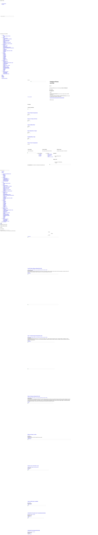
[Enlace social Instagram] (2, 2)
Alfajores (4, 53)
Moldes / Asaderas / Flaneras (6, 183)
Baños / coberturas (5, 61)
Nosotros (4, 175)
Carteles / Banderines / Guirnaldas (7, 38)
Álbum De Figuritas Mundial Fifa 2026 (34, 396)
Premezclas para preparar (6, 215)
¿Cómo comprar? (5, 178)
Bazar (28, 502)
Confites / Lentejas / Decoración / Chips (8, 62)
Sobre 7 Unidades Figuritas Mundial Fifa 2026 (35, 335)
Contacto (4, 176)
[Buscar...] (96, 16)
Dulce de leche (5, 211)
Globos (4, 39)
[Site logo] (5, 15)
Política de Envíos (5, 179)
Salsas (4, 217)
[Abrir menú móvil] (49, 19)
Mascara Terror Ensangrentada (33, 142)
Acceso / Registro (4, 221)
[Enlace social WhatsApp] (3, 2)
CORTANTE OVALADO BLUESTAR (34, 530)
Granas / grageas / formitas (6, 65)
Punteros (4, 68)
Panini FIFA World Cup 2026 (41, 337)
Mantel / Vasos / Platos (6, 188)
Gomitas (4, 57)
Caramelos (4, 54)
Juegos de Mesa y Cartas (35, 337)
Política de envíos (50, 154)
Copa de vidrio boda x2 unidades (33, 501)
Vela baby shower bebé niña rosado (33, 465)
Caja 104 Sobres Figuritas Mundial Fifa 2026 (35, 268)
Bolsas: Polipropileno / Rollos (7, 47)
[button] (60, 92)
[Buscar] (49, 31)
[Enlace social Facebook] (1, 2)
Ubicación (40, 155)
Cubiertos (4, 197)
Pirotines (4, 41)
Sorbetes (4, 190)
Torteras (4, 199)
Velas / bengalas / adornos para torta (7, 43)
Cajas (4, 48)
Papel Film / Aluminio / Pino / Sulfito (7, 50)
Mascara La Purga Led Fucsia (32, 118)
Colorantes (4, 209)
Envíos (50, 92)
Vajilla (4, 36)
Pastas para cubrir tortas (6, 67)
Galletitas (4, 204)
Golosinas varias (5, 59)
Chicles (4, 202)
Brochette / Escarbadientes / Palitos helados (8, 195)
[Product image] (43, 304)
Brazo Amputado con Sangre (32, 130)
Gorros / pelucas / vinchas (6, 40)
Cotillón (46, 337)
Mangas (4, 213)
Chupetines (4, 56)
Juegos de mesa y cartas (6, 73)
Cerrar (1, 223)
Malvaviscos (4, 58)
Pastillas (4, 206)
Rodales (4, 69)
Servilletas (4, 51)
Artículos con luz (5, 185)
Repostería (29, 514)
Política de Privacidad (50, 156)
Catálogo (40, 154)
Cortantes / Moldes (32, 514)
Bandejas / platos (5, 192)
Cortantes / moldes (5, 63)
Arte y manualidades (5, 71)
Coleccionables (5, 72)
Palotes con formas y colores (32, 434)
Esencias (4, 64)
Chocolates (4, 55)
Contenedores (5, 49)
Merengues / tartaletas (6, 66)
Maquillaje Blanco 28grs (31, 136)
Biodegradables (5, 46)
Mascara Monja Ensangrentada (33, 112)
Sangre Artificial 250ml (31, 124)
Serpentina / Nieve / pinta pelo (7, 42)
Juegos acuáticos (5, 220)
